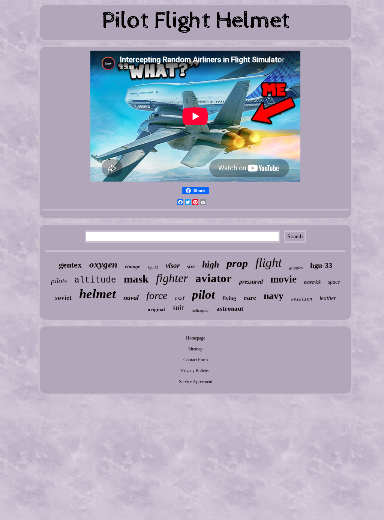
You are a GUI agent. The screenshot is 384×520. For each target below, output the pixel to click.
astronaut (229, 308)
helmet (97, 294)
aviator (213, 278)
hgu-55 (153, 268)
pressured (251, 281)
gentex (70, 264)
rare (250, 297)
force (156, 295)
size (191, 266)
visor (173, 265)
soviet (63, 297)
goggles (296, 267)
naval (131, 297)
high (210, 264)
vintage (132, 266)
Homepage (195, 338)
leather (328, 298)
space (334, 282)
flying (229, 298)
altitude (95, 280)
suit (178, 307)
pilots (59, 281)
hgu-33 (321, 265)
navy (274, 295)
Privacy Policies (195, 370)
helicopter (200, 310)
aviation (301, 299)
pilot (203, 294)
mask (136, 279)
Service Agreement (195, 381)
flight (268, 262)
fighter (172, 278)
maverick (312, 282)
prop (237, 263)
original (156, 309)
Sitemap (195, 349)
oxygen (103, 264)
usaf (179, 298)
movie (283, 279)
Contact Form (195, 359)
